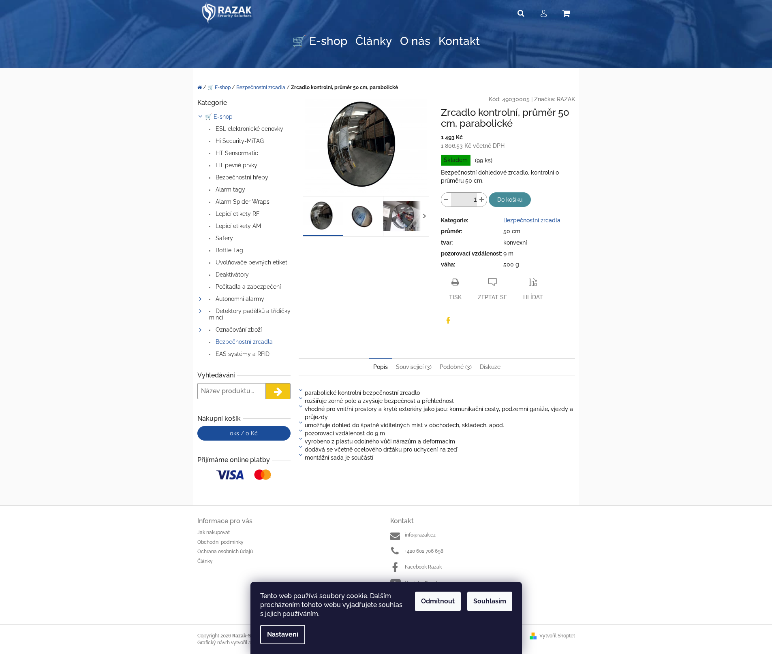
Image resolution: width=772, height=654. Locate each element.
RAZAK (566, 99)
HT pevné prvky (235, 165)
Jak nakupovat (213, 532)
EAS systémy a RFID (241, 354)
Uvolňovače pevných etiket (250, 262)
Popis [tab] (380, 367)
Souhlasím (489, 601)
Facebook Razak (423, 567)
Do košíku (509, 199)
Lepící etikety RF (236, 214)
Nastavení (282, 634)
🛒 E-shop (219, 116)
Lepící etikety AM (237, 226)
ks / (244, 433)
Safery (223, 238)
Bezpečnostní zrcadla (243, 342)
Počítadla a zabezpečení (247, 286)
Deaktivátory (231, 274)
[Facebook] (448, 320)
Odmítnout (438, 601)
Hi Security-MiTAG (239, 141)
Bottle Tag (228, 250)
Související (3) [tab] (414, 367)
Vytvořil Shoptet (557, 636)
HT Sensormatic (236, 153)
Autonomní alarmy (239, 299)
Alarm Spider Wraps (241, 201)
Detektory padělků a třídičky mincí (250, 314)
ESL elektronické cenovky (248, 129)
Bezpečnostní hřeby (241, 177)
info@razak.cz (420, 535)
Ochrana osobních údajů (225, 551)
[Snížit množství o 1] (446, 200)
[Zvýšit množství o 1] (482, 200)
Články (205, 561)
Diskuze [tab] (490, 367)
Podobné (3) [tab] (456, 367)
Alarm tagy (229, 189)
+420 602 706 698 (424, 551)
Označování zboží (238, 329)
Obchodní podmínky (220, 542)
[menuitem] (319, 42)
